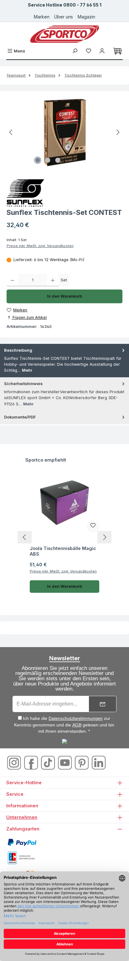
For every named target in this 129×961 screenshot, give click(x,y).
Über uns (63, 16)
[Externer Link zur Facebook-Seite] (31, 762)
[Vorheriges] (11, 132)
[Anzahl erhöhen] (53, 280)
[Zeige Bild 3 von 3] (57, 160)
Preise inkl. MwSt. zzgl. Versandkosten (40, 246)
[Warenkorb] (117, 51)
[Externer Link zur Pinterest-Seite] (82, 762)
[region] (64, 132)
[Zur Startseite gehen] (64, 34)
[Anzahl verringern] (12, 280)
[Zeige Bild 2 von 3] (47, 160)
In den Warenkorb (64, 296)
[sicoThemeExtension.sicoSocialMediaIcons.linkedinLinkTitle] (98, 762)
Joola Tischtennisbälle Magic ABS (63, 551)
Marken (41, 16)
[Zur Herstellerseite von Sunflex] (64, 193)
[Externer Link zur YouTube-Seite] (65, 762)
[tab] (64, 360)
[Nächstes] (117, 132)
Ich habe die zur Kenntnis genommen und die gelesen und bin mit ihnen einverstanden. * (64, 725)
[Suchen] (75, 51)
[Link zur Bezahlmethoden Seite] (22, 842)
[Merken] (93, 526)
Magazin (86, 16)
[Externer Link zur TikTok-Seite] (48, 762)
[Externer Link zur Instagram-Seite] (14, 762)
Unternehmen (21, 817)
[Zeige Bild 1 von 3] (37, 160)
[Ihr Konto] (102, 51)
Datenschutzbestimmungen (76, 718)
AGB (76, 724)
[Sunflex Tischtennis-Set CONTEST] (64, 132)
